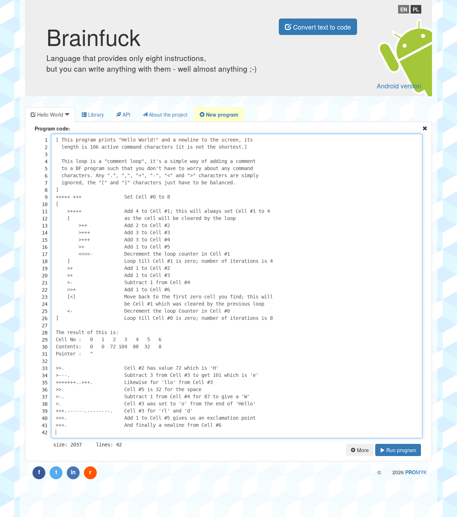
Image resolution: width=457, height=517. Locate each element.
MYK (416, 472)
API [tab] (125, 114)
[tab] (50, 114)
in (73, 472)
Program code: (52, 128)
